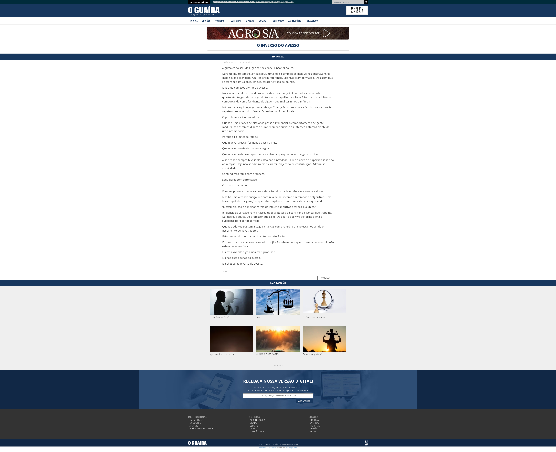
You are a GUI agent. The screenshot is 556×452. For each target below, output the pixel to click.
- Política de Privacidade (200, 428)
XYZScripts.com (291, 448)
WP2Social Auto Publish (267, 448)
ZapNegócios (295, 20)
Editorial (236, 20)
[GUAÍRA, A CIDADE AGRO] (278, 339)
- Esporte (253, 425)
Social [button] (263, 20)
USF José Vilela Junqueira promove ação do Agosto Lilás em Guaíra (238, 2)
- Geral (252, 428)
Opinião (250, 20)
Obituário (278, 20)
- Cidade (253, 422)
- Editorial (314, 420)
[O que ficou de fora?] (231, 302)
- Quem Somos (195, 420)
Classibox (312, 20)
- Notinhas (314, 425)
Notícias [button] (220, 20)
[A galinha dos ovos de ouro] (231, 339)
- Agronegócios (257, 420)
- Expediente (194, 422)
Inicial (194, 20)
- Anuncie (193, 425)
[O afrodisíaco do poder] (324, 302)
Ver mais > (278, 365)
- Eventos (314, 422)
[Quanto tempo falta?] (324, 339)
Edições (206, 20)
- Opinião (313, 428)
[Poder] (278, 302)
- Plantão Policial (258, 431)
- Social (313, 431)
